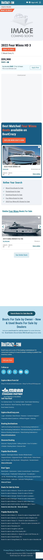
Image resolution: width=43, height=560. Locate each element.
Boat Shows (16, 416)
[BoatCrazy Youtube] (20, 372)
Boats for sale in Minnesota (26, 498)
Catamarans (12, 471)
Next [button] (40, 227)
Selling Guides (22, 443)
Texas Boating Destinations (29, 432)
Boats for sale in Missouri (9, 501)
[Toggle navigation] (40, 2)
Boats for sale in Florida (25, 493)
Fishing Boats (5, 474)
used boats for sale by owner (18, 330)
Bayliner (3, 455)
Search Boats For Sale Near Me (22, 313)
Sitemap (33, 418)
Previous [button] (3, 227)
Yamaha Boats (33, 460)
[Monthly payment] (14, 66)
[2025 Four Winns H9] (21, 155)
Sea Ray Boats (15, 460)
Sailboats (14, 479)
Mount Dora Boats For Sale (14, 188)
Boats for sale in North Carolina (10, 504)
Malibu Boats (27, 457)
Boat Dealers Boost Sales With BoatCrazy (19, 333)
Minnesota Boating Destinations (30, 429)
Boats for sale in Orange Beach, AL (11, 539)
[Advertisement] (21, 98)
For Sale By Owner (6, 402)
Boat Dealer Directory (7, 407)
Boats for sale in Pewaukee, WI (10, 526)
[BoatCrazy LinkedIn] (26, 372)
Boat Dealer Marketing (32, 402)
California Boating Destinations (10, 427)
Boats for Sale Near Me (9, 507)
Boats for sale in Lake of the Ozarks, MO (13, 531)
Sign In (33, 2)
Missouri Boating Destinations (10, 432)
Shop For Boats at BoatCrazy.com (11, 383)
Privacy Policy (8, 550)
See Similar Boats (21, 255)
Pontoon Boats (5, 479)
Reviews (23, 416)
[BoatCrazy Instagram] (3, 372)
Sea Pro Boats (5, 460)
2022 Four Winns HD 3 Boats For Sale (18, 201)
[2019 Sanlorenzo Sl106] (21, 226)
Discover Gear (21, 446)
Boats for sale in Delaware (9, 493)
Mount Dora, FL (8, 53)
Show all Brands (6, 463)
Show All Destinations (8, 435)
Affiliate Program (24, 418)
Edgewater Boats (17, 457)
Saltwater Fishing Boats (25, 479)
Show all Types (6, 482)
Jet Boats (20, 476)
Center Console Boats (24, 471)
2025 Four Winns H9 (12, 167)
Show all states (23, 507)
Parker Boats (36, 457)
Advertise (9, 416)
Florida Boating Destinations (29, 427)
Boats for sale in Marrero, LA (9, 518)
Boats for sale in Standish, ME (32, 539)
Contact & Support (33, 416)
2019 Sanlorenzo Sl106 (13, 239)
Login (3, 416)
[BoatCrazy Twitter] (15, 372)
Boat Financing (16, 404)
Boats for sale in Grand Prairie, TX (11, 537)
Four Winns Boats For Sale (14, 198)
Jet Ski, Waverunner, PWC (8, 476)
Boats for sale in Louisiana (25, 496)
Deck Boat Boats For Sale (14, 195)
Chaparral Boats (6, 457)
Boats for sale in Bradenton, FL (28, 520)
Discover (4, 443)
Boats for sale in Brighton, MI (28, 518)
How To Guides (32, 443)
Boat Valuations (6, 404)
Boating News (12, 446)
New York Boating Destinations (10, 429)
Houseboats (31, 474)
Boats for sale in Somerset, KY (31, 523)
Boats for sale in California (26, 490)
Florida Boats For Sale (13, 191)
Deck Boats (35, 471)
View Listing (36, 174)
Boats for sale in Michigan (9, 498)
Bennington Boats (12, 455)
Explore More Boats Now (14, 140)
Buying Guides (12, 443)
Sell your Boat (7, 360)
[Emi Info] (8, 62)
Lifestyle (3, 446)
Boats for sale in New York (26, 501)
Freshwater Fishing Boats (18, 474)
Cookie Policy (19, 550)
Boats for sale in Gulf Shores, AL (28, 534)
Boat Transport (26, 404)
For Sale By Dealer (18, 402)
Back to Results (6, 7)
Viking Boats (24, 460)
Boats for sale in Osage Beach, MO (28, 515)
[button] (27, 2)
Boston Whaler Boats (25, 455)
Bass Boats (4, 471)
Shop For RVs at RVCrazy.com (32, 383)
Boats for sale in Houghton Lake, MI (12, 528)
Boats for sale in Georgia (8, 496)
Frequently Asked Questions (9, 418)
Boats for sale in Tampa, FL (9, 520)
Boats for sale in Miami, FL (9, 515)
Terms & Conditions (32, 550)
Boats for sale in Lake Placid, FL (10, 523)
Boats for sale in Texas (28, 504)
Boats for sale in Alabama (9, 490)
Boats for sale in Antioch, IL (9, 534)
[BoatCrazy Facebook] (9, 372)
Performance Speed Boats (32, 476)
